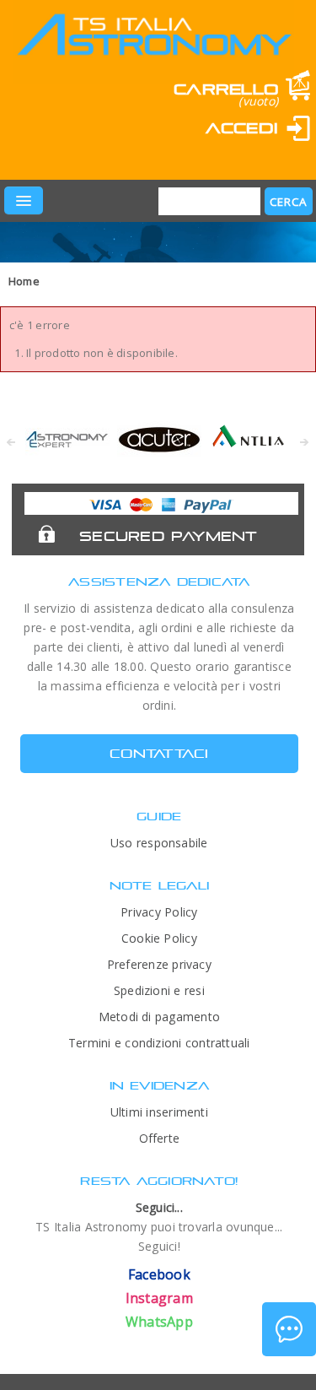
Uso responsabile (159, 843)
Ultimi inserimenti (159, 1112)
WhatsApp (159, 1321)
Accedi (242, 128)
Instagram (159, 1298)
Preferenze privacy (159, 964)
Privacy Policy (159, 912)
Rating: (91, 153)
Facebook (159, 1274)
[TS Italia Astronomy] (153, 47)
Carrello (226, 89)
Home (24, 281)
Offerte (159, 1138)
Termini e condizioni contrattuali (159, 1043)
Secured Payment (168, 536)
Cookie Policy (159, 938)
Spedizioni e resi (159, 990)
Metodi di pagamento (159, 1017)
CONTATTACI (159, 753)
